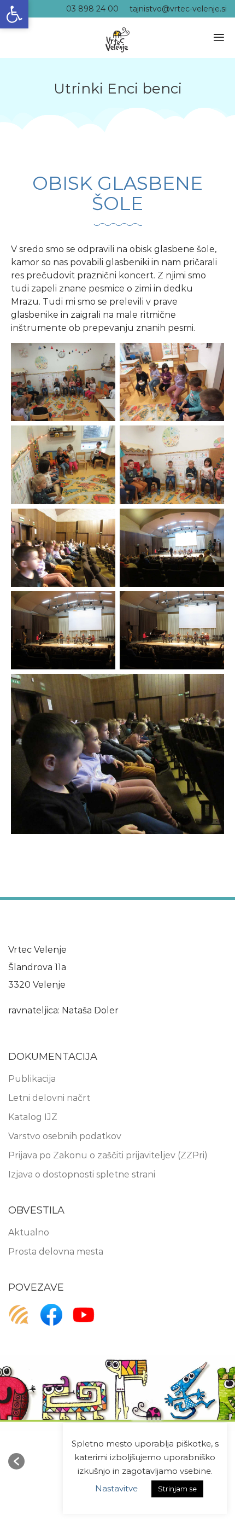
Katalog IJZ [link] (32, 1117)
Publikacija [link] (32, 1079)
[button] (16, 1461)
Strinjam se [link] (177, 1488)
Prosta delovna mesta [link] (55, 1251)
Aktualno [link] (28, 1232)
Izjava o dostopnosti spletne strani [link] (81, 1174)
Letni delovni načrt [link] (49, 1098)
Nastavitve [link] (116, 1488)
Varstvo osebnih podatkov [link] (64, 1136)
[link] (14, 14)
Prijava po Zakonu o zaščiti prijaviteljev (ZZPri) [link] (108, 1155)
